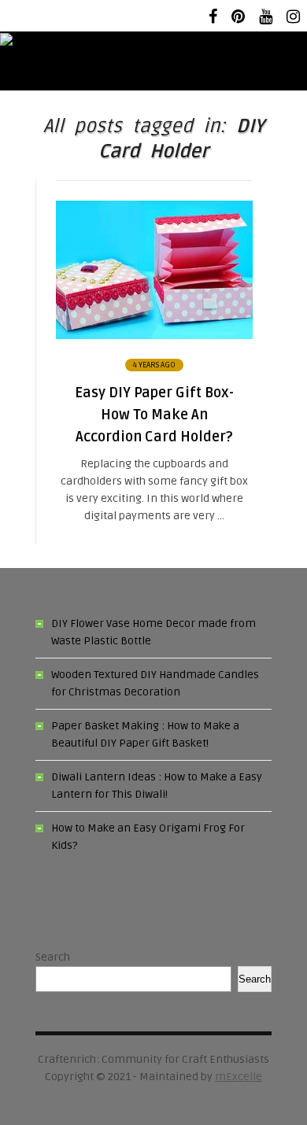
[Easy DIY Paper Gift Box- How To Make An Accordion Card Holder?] (154, 335)
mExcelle (238, 1076)
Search (52, 957)
